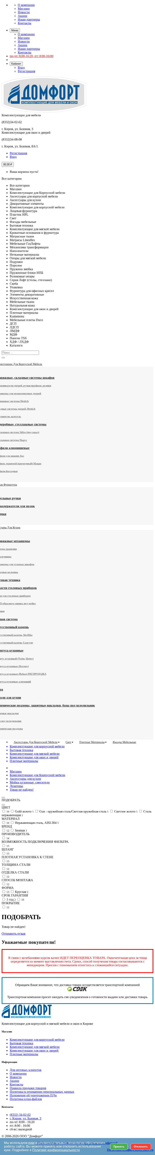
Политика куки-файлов (26, 1099)
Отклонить (141, 1146)
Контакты (24, 23)
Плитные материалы (24, 1054)
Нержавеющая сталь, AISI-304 (36, 822)
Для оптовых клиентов (25, 1070)
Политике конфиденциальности (56, 1150)
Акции (22, 16)
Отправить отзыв (13, 933)
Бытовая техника (21, 1043)
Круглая (21, 892)
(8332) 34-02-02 (20, 1114)
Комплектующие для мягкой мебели (35, 1047)
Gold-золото (24, 811)
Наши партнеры (29, 19)
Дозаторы (16, 786)
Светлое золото (125, 811)
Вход (21, 67)
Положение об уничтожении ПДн (33, 1095)
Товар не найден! (22, 789)
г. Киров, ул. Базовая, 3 (25, 1118)
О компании (26, 5)
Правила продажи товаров (28, 1088)
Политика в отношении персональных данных (42, 1091)
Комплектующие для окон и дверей (34, 1050)
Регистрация (26, 71)
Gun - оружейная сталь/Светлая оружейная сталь (74, 811)
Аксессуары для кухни (25, 778)
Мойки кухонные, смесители (30, 782)
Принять (119, 1146)
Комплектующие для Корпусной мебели (37, 775)
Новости (24, 12)
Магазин (24, 8)
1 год (11, 899)
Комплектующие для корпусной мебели (37, 1039)
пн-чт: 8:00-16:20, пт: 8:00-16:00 (31, 56)
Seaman (20, 830)
